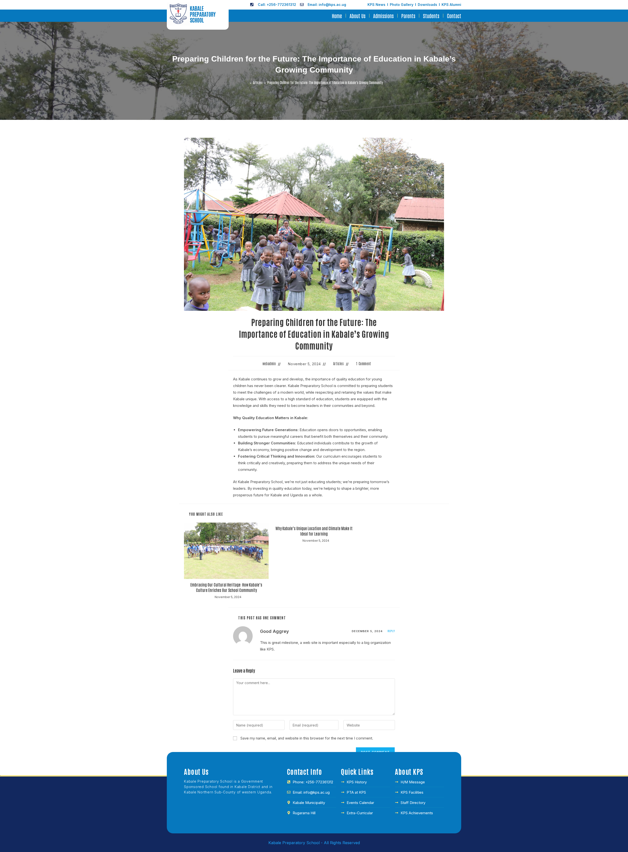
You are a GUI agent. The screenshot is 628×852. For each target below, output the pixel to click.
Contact (454, 16)
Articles (338, 363)
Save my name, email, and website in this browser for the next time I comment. (306, 738)
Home (337, 16)
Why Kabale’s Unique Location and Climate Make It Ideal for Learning (314, 531)
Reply (391, 631)
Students (431, 16)
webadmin (269, 363)
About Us (358, 16)
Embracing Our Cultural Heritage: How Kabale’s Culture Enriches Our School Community (226, 587)
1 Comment (363, 363)
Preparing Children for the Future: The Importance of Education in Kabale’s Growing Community (325, 82)
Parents (408, 16)
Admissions (383, 16)
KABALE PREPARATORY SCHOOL (203, 14)
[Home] (247, 82)
